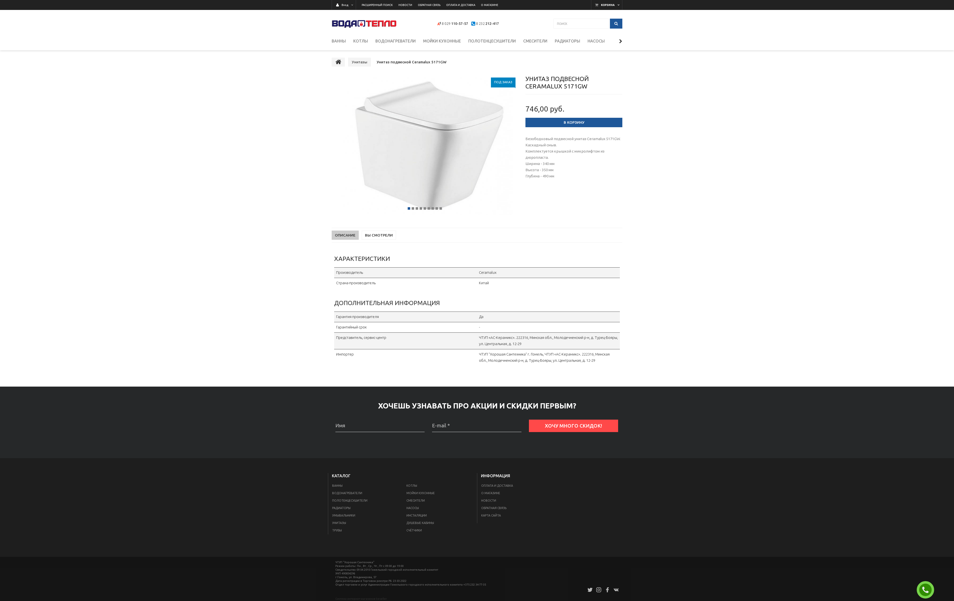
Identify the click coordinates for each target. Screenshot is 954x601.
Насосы (412, 508)
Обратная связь (494, 508)
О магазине (490, 493)
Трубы (337, 530)
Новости (488, 500)
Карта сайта (491, 515)
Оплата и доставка (497, 485)
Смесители (415, 500)
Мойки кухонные (420, 493)
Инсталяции (416, 515)
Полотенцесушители (349, 500)
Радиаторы (341, 508)
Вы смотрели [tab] (379, 235)
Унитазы (339, 522)
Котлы (411, 485)
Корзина (608, 4)
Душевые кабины (420, 522)
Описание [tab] (345, 235)
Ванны (337, 485)
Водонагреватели (347, 493)
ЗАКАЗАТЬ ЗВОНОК (927, 590)
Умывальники (343, 515)
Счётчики (414, 530)
